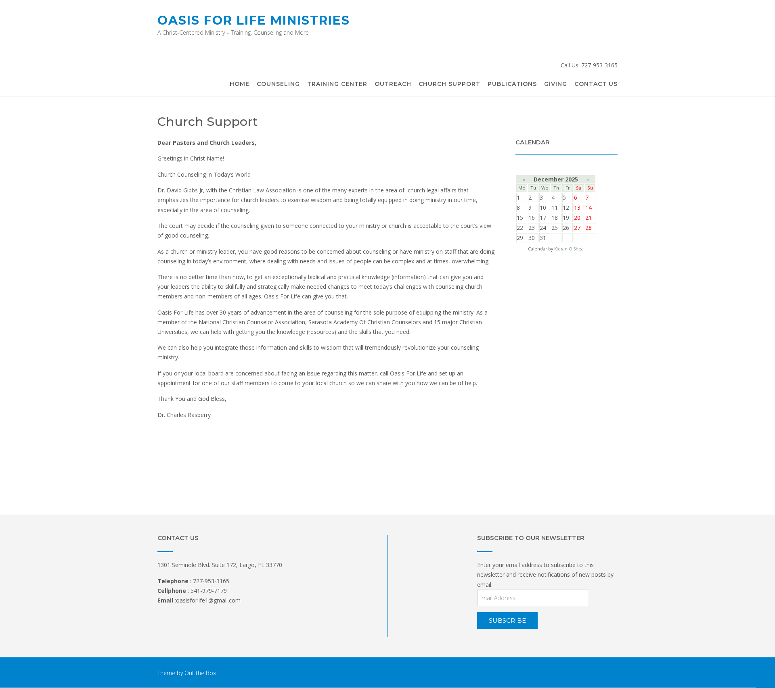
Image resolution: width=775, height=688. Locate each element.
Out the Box (200, 673)
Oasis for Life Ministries (253, 20)
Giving (555, 84)
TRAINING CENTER (337, 84)
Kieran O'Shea (569, 249)
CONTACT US (596, 84)
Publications (512, 84)
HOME (239, 84)
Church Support (449, 84)
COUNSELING (278, 84)
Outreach (393, 84)
